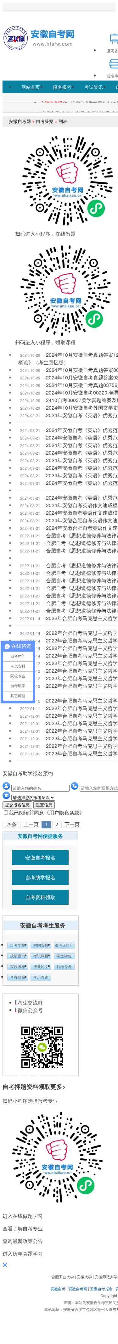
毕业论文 (40, 967)
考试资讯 (93, 87)
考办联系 (17, 977)
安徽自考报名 (40, 857)
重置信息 (44, 805)
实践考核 (17, 967)
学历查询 (40, 977)
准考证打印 (64, 945)
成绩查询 (17, 956)
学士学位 (64, 956)
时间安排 (40, 945)
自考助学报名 (40, 877)
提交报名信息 (17, 805)
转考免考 (64, 967)
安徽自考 (57, 1288)
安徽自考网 (20, 121)
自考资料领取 (40, 897)
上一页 (31, 824)
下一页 (72, 824)
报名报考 (62, 87)
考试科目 (40, 956)
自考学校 (17, 945)
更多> (58, 1086)
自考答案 (44, 121)
